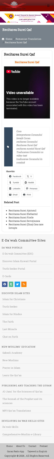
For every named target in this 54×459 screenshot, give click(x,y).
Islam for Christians (13, 299)
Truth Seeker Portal (13, 268)
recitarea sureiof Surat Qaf (30, 148)
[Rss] (23, 284)
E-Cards (6, 276)
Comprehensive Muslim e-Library (21, 434)
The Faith (8, 321)
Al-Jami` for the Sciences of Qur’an (22, 391)
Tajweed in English (37, 451)
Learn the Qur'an (12, 375)
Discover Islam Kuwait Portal (19, 261)
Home (9, 446)
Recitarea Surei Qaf (26, 145)
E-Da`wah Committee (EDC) (17, 253)
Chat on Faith (10, 336)
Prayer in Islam (11, 367)
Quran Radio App (15, 451)
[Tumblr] (11, 284)
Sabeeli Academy (12, 352)
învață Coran (23, 138)
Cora (18, 131)
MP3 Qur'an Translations (16, 410)
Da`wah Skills (10, 426)
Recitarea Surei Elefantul (23, 213)
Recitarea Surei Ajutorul (22, 210)
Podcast (44, 446)
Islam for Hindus (12, 314)
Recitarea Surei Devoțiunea (24, 220)
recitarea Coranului (26, 141)
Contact (32, 446)
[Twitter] (17, 284)
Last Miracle (9, 329)
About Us (20, 446)
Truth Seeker (9, 306)
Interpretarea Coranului (29, 134)
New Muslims (10, 360)
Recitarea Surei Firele (21, 217)
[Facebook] (4, 284)
